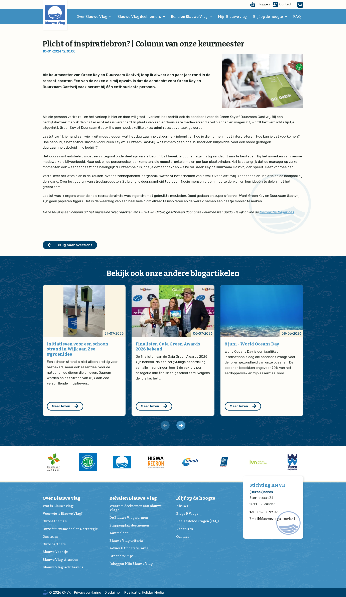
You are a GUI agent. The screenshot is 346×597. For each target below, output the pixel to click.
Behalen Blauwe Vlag (189, 16)
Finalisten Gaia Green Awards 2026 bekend (168, 346)
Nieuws (182, 506)
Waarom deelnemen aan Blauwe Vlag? (136, 508)
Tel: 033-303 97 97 (263, 512)
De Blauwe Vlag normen (129, 517)
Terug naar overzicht (74, 245)
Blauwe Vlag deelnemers (139, 16)
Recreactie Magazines (277, 212)
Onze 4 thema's (55, 521)
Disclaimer (113, 592)
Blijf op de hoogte (268, 16)
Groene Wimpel (122, 556)
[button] (180, 425)
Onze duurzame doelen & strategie (70, 529)
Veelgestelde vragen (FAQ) (197, 521)
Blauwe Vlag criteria (126, 541)
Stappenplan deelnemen (129, 525)
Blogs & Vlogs (187, 513)
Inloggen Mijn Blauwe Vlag (131, 564)
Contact (182, 537)
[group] (54, 462)
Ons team (50, 537)
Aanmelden (119, 533)
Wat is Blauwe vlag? (58, 506)
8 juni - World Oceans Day (252, 344)
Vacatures (184, 529)
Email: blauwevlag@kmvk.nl (272, 519)
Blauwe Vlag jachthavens (63, 567)
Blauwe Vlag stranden (60, 560)
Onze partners (54, 544)
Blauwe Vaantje (55, 552)
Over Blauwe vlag (61, 498)
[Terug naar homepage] (55, 15)
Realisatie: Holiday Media (144, 592)
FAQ (297, 16)
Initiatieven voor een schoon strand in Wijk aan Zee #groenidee (77, 349)
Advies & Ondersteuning (129, 548)
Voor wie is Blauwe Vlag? (62, 513)
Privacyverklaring (87, 592)
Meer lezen (61, 406)
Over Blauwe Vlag (91, 16)
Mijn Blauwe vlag (232, 16)
